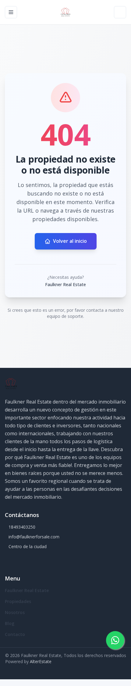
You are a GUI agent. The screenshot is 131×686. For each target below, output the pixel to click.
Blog (9, 623)
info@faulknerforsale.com (34, 537)
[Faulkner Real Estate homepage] (65, 12)
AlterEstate (40, 661)
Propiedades (18, 601)
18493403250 (22, 527)
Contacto (15, 634)
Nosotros (15, 612)
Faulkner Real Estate (27, 590)
